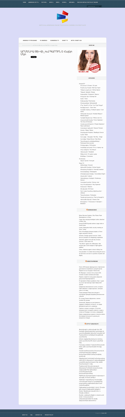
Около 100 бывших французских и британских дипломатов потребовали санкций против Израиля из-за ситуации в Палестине (92, 268)
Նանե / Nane (84, 134)
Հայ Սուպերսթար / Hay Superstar (90, 184)
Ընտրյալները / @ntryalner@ (88, 103)
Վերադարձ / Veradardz (87, 152)
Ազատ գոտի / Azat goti (87, 160)
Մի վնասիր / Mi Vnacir (86, 189)
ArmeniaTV (82, 83)
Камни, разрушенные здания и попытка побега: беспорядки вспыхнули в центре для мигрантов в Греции (92, 316)
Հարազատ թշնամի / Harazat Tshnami (91, 128)
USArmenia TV (54, 40)
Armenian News (92, 210)
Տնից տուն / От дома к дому (88, 154)
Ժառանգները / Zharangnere (88, 171)
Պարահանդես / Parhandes (88, 195)
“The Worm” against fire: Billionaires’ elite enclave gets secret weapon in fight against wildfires (90, 245)
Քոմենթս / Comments (86, 156)
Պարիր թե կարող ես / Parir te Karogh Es (92, 197)
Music (51, 2)
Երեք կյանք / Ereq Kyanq (87, 101)
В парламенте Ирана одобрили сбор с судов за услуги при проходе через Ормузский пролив (91, 282)
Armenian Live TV (33, 2)
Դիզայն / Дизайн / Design (87, 92)
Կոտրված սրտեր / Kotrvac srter (89, 182)
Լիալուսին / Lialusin (86, 176)
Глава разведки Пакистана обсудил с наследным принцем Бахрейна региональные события (91, 294)
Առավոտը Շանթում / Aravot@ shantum (91, 169)
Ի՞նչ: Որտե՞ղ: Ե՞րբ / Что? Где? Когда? (91, 105)
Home (24, 2)
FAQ (31, 415)
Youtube (44, 2)
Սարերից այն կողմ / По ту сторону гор (91, 147)
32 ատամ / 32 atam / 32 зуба (88, 85)
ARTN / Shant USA (76, 40)
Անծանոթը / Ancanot (86, 165)
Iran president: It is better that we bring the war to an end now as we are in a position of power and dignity (92, 253)
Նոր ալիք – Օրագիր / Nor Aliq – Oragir (91, 137)
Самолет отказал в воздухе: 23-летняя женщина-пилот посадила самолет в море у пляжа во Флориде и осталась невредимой (91, 310)
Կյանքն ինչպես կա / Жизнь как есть (91, 117)
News (58, 2)
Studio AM (104, 413)
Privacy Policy (49, 415)
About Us (24, 415)
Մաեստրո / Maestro (86, 186)
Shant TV (65, 40)
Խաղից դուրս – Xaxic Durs (88, 107)
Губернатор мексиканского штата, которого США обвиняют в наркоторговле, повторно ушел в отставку (91, 288)
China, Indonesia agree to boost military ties (90, 249)
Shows (64, 2)
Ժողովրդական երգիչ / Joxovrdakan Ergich (92, 174)
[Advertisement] (62, 33)
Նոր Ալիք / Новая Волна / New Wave (90, 139)
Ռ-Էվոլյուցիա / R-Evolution (88, 145)
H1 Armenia (43, 40)
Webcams (72, 2)
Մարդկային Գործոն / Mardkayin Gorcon (92, 132)
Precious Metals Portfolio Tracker (87, 2)
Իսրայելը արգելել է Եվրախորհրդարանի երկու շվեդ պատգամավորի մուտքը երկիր (92, 346)
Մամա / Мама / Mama (86, 130)
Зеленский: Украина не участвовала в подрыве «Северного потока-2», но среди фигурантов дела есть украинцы (90, 304)
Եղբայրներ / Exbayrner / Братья (89, 94)
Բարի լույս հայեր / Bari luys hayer (90, 87)
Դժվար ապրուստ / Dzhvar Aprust (90, 90)
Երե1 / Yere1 (84, 98)
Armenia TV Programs (30, 40)
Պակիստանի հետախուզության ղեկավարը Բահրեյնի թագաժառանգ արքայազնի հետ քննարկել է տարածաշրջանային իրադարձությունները (90, 369)
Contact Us (38, 415)
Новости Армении (92, 261)
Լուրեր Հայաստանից (92, 324)
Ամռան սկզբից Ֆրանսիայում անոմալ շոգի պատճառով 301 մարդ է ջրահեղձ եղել (91, 340)
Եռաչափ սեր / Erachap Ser (88, 96)
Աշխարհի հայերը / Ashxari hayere (90, 167)
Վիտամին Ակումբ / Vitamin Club (89, 199)
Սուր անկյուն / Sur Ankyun (88, 149)
